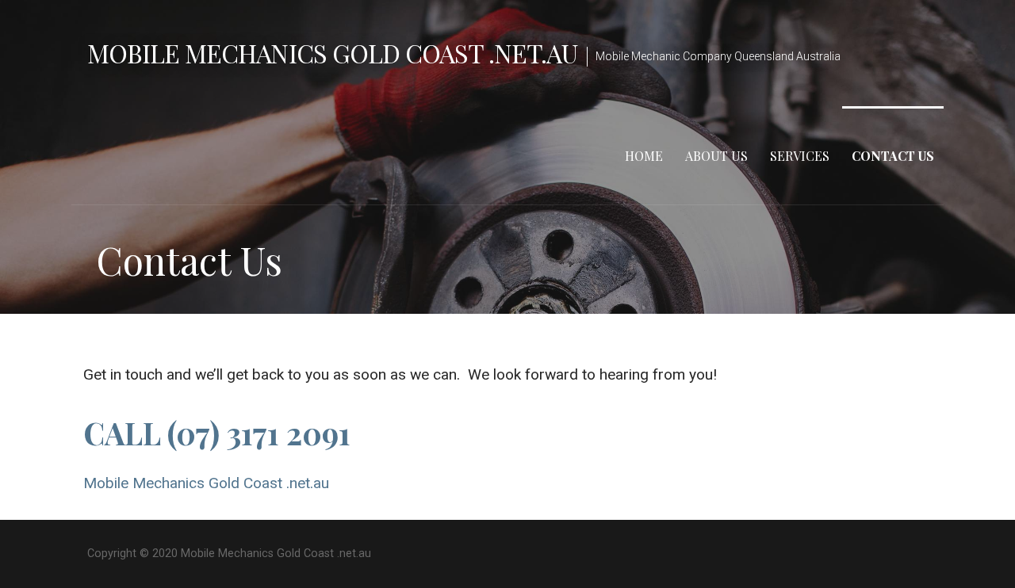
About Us (716, 155)
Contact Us (893, 155)
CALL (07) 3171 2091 (216, 432)
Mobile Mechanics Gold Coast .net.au (332, 53)
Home (644, 155)
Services (799, 155)
